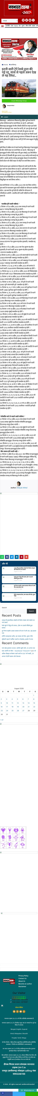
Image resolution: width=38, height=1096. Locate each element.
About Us (21, 981)
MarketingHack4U (20, 1077)
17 (7, 707)
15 (34, 703)
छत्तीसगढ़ (13, 65)
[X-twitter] (17, 1011)
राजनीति (7, 26)
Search (4, 607)
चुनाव (23, 26)
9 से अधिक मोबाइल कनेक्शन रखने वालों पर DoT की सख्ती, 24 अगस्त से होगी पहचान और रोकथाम (19, 653)
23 (2, 711)
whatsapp (31, 1094)
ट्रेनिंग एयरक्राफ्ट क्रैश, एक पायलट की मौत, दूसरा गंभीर (24, 595)
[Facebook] (23, 20)
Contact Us (22, 978)
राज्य (12, 26)
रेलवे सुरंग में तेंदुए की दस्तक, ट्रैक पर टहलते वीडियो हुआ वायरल (23, 577)
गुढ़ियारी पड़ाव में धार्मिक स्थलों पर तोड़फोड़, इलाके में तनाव (17, 639)
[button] (2, 26)
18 (12, 707)
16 (1, 707)
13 (23, 703)
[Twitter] (26, 20)
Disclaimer (22, 986)
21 (28, 707)
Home (16, 26)
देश (20, 26)
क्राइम (33, 26)
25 (12, 711)
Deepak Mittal (22, 487)
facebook (6, 1094)
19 (18, 707)
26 (18, 711)
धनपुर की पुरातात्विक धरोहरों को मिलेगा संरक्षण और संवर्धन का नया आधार (24, 569)
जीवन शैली (28, 26)
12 (18, 703)
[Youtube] (30, 20)
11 (12, 703)
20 (23, 707)
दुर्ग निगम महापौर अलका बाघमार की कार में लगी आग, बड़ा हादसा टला (24, 586)
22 (34, 707)
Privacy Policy (23, 976)
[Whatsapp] (33, 20)
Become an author (25, 984)
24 (7, 711)
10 (7, 703)
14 (29, 703)
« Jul (1, 720)
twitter (19, 1094)
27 (23, 711)
